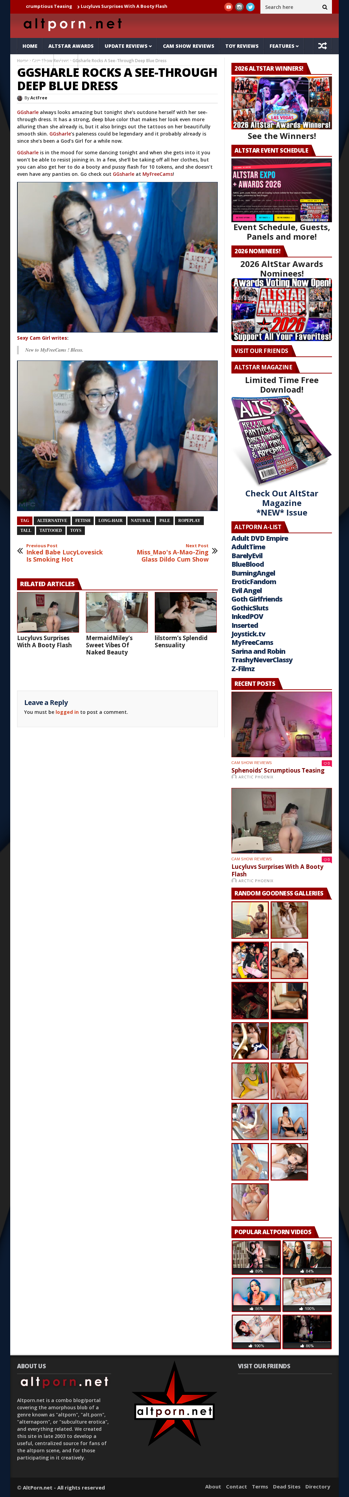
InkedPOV (247, 616)
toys (75, 530)
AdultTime (248, 546)
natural (141, 520)
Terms (260, 1486)
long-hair (110, 520)
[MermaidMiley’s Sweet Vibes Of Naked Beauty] (117, 612)
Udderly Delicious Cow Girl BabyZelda (161, 6)
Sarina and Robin (258, 651)
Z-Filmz (243, 668)
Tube (66, 62)
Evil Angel (246, 590)
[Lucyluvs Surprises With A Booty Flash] (48, 612)
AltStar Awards (71, 46)
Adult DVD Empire (259, 538)
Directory (317, 1486)
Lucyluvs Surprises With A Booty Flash (67, 6)
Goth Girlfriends (256, 599)
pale (165, 520)
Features (282, 46)
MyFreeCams (157, 174)
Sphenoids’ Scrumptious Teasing (277, 770)
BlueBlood (247, 564)
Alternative (52, 520)
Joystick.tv (248, 633)
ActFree (38, 98)
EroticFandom (253, 581)
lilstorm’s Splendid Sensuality (181, 641)
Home (29, 46)
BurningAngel (253, 573)
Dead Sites (287, 1486)
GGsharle (28, 112)
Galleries (35, 62)
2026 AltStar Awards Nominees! (281, 268)
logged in (67, 712)
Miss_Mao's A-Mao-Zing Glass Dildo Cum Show (173, 553)
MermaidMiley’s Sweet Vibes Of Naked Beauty (109, 645)
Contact (236, 1486)
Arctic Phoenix (256, 776)
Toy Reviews (242, 46)
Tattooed (51, 530)
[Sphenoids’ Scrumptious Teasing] (281, 724)
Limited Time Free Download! (282, 384)
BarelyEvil (246, 555)
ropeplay (189, 520)
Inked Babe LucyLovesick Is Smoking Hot (64, 553)
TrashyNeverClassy (261, 659)
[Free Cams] (117, 257)
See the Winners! (282, 135)
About (213, 1486)
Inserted (244, 625)
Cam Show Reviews (188, 46)
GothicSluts (249, 607)
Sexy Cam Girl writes (42, 338)
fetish (82, 520)
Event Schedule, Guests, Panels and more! (281, 231)
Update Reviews (126, 46)
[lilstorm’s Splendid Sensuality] (186, 612)
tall (25, 530)
